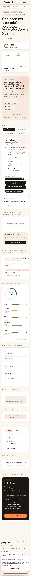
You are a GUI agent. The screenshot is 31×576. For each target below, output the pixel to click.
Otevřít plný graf (15, 242)
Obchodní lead (22, 129)
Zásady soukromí (6, 565)
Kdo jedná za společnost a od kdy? (14, 178)
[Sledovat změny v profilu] (5, 6)
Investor (23, 133)
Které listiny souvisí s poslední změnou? (15, 187)
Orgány (17, 430)
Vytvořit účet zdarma (14, 554)
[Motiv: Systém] (19, 2)
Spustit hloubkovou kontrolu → (15, 206)
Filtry (25, 258)
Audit (14, 542)
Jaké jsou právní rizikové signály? (13, 191)
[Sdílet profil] (15, 6)
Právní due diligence (9, 129)
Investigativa (10, 133)
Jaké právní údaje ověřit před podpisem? (15, 182)
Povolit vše (15, 572)
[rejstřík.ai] (9, 2)
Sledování (19, 542)
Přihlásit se (25, 2)
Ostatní (9, 437)
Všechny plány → (23, 474)
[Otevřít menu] (2, 2)
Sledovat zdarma (10, 448)
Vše (8, 430)
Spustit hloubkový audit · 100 (13, 275)
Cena (9, 545)
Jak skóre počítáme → (21, 339)
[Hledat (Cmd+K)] (16, 2)
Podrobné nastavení (15, 568)
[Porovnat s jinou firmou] (25, 6)
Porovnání (25, 542)
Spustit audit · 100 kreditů (15, 516)
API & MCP (3, 545)
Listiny (9, 434)
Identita (18, 434)
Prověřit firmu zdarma (16, 114)
